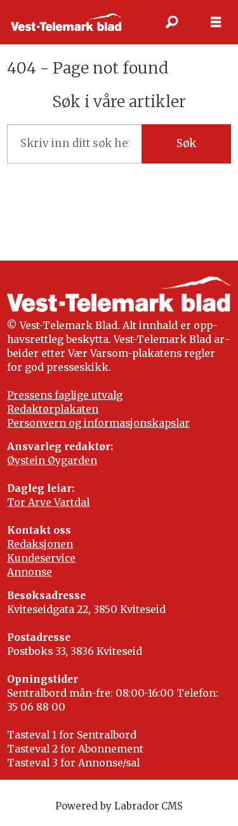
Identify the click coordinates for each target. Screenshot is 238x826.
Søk (186, 143)
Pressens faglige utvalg (64, 395)
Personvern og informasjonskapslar (98, 423)
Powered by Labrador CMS (119, 806)
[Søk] (171, 22)
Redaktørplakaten (52, 409)
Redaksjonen (40, 544)
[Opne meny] (216, 22)
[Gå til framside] (66, 22)
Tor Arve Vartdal (48, 502)
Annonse (29, 572)
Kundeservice (41, 558)
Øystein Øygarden (52, 461)
